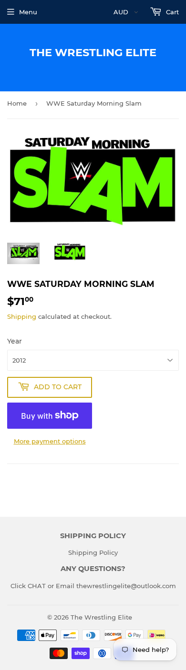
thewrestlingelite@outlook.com (126, 586)
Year (14, 341)
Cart (171, 12)
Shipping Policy (93, 552)
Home (17, 103)
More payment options (50, 441)
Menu (28, 12)
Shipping (21, 316)
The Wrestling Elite (93, 52)
